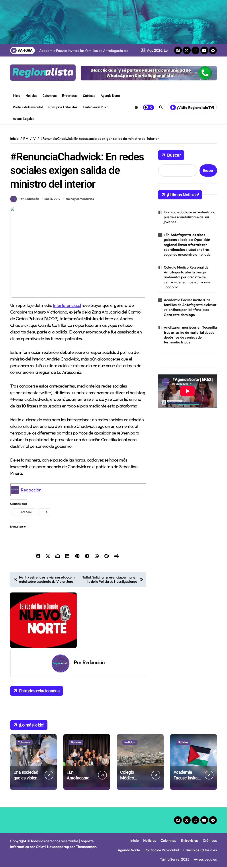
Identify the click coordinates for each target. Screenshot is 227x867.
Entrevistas (70, 96)
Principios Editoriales (62, 107)
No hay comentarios (80, 199)
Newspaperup (58, 846)
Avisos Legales (23, 119)
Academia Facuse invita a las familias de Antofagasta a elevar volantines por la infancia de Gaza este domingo (190, 307)
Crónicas (89, 96)
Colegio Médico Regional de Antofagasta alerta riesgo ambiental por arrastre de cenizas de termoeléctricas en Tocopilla (188, 277)
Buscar (174, 155)
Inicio (16, 96)
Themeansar (86, 846)
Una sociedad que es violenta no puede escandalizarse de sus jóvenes (189, 217)
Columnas (50, 96)
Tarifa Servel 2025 (95, 107)
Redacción (31, 490)
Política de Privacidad (28, 107)
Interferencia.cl (67, 305)
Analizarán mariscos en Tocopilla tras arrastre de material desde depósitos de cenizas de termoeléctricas (190, 334)
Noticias (31, 96)
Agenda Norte (110, 96)
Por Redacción (29, 199)
